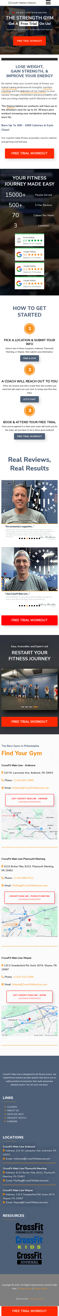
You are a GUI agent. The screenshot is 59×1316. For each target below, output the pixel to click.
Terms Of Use (25, 1288)
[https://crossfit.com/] (29, 1228)
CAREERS (12, 1121)
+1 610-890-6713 (23, 878)
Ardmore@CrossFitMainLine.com (30, 788)
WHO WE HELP (15, 1114)
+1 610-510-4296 (23, 977)
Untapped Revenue (36, 1299)
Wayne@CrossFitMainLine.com (29, 984)
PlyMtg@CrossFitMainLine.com (30, 885)
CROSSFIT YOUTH (16, 1117)
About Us (13, 1110)
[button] (48, 3)
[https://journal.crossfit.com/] (29, 1258)
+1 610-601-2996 (23, 780)
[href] (29, 824)
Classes (12, 1106)
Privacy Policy (40, 1288)
